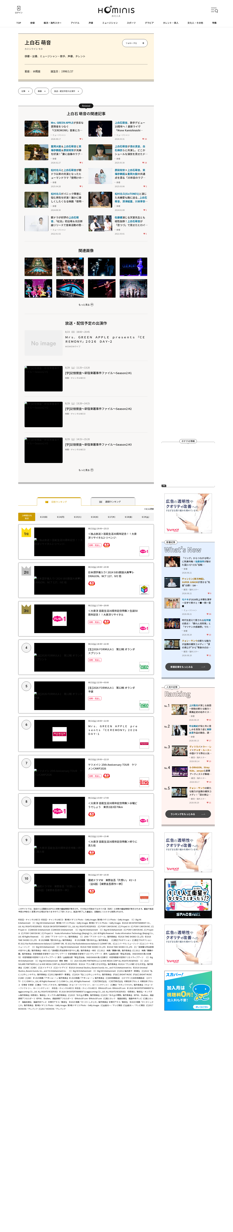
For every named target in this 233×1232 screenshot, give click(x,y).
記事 (23, 91)
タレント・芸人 (170, 22)
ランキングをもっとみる (183, 814)
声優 (91, 22)
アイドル (75, 22)
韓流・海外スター (52, 22)
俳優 (32, 22)
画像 (40, 91)
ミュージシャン (110, 22)
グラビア (149, 22)
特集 (214, 22)
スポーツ (131, 22)
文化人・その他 (195, 22)
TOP (18, 22)
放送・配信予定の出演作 (64, 91)
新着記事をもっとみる (182, 666)
